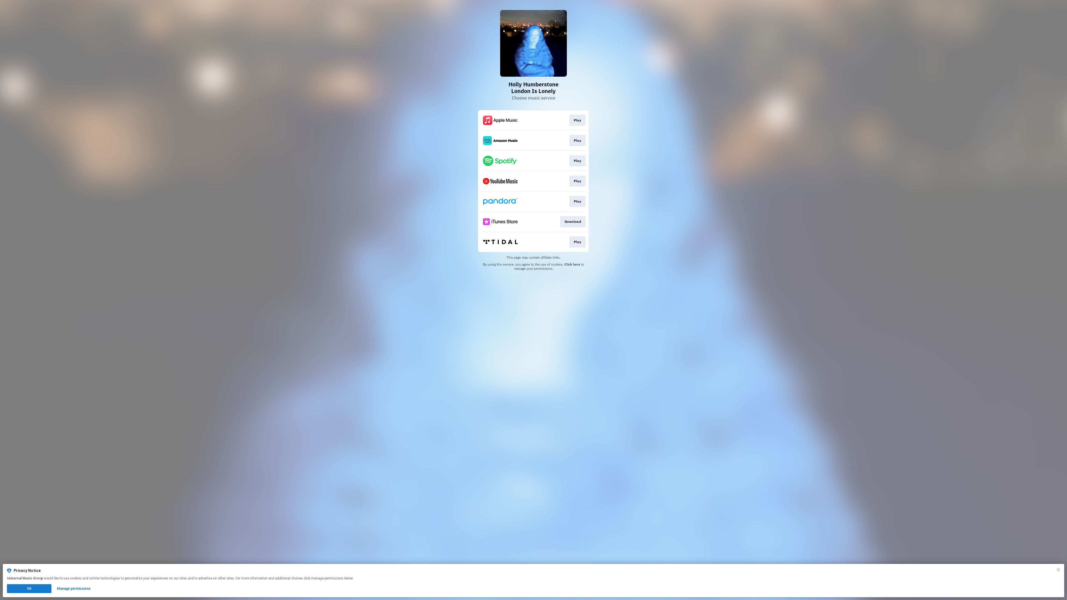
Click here (572, 264)
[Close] (1058, 569)
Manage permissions (74, 589)
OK (29, 589)
